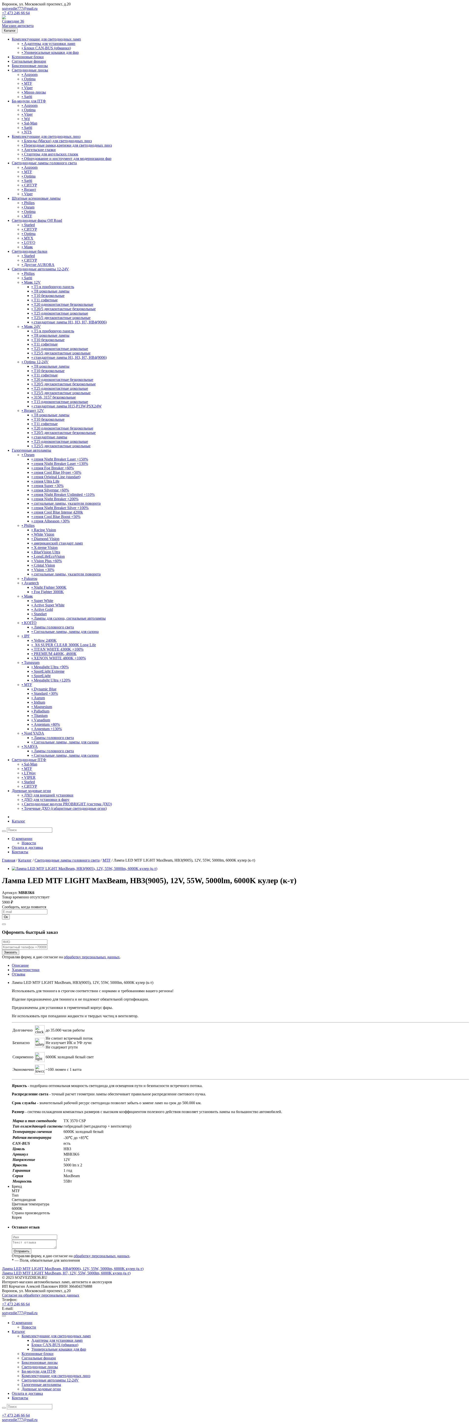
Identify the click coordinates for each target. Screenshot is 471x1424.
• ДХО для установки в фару (45, 799)
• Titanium (39, 715)
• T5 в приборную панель (52, 287)
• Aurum (38, 698)
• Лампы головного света (52, 627)
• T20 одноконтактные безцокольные (62, 304)
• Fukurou (29, 578)
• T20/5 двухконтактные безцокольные (63, 309)
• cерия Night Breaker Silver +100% (60, 508)
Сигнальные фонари (29, 61)
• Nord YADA (33, 733)
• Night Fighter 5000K (48, 587)
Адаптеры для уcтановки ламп (57, 1340)
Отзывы (18, 974)
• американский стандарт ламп (57, 543)
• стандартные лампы (49, 437)
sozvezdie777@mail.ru (20, 8)
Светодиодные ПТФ (29, 760)
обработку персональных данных (92, 957)
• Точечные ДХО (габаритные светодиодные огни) (64, 808)
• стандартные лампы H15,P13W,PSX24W (66, 406)
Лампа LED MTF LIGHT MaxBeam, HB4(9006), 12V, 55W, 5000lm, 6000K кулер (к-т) (73, 1269)
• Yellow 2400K (44, 640)
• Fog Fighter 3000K (47, 592)
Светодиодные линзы (30, 70)
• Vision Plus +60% (46, 561)
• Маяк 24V (31, 326)
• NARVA (30, 746)
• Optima (29, 79)
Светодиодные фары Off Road (37, 220)
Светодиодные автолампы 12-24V (40, 269)
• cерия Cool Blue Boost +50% (55, 517)
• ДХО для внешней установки (47, 795)
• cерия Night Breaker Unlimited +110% (63, 494)
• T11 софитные (44, 300)
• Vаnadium (40, 720)
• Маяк (27, 247)
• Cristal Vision (43, 565)
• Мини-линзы (34, 92)
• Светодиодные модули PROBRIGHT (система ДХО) (67, 804)
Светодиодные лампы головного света (44, 163)
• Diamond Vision (45, 539)
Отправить (21, 1251)
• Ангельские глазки (39, 150)
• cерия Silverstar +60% (50, 490)
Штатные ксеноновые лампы (36, 198)
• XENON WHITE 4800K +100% (58, 658)
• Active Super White (48, 605)
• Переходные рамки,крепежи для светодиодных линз (67, 145)
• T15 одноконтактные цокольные (59, 402)
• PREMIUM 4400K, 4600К (54, 654)
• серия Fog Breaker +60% (52, 468)
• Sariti (27, 97)
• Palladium (40, 711)
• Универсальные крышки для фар (50, 52)
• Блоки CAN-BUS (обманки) (46, 48)
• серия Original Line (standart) (55, 477)
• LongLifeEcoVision (48, 556)
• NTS (27, 132)
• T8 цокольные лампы (50, 291)
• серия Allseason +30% (50, 521)
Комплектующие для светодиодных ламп (46, 39)
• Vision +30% (42, 570)
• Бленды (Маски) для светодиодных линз (57, 141)
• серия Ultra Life (45, 481)
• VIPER (29, 777)
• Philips (28, 203)
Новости (29, 843)
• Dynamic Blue (43, 689)
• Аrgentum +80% (45, 724)
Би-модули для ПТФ (29, 101)
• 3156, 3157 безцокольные (53, 397)
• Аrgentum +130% (46, 729)
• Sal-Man (29, 123)
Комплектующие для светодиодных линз (46, 136)
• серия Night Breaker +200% (54, 499)
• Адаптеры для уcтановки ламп (48, 44)
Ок (6, 917)
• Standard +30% (44, 693)
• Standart (39, 614)
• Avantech (30, 583)
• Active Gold (42, 609)
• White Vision (42, 534)
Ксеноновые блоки (28, 57)
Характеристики (25, 970)
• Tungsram (30, 662)
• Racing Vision (43, 530)
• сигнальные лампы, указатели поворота (66, 503)
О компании (22, 839)
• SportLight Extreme (48, 671)
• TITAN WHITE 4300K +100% (57, 649)
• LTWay (29, 773)
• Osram (28, 207)
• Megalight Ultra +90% (50, 667)
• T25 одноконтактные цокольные (59, 313)
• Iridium (38, 702)
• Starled (28, 225)
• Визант (29, 189)
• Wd (26, 119)
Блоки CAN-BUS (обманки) (54, 1345)
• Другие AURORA (38, 265)
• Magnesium (41, 707)
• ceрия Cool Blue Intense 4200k (57, 512)
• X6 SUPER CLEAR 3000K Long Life (63, 645)
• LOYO (28, 242)
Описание (20, 965)
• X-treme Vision (44, 547)
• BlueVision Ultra (45, 552)
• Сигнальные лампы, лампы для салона (65, 631)
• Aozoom (30, 74)
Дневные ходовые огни (31, 791)
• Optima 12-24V (35, 362)
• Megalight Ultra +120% (51, 680)
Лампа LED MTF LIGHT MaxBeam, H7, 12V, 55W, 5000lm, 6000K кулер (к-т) (66, 1273)
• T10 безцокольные (48, 295)
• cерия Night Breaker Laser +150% (59, 459)
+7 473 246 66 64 (16, 13)
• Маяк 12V (31, 282)
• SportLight (41, 676)
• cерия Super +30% (47, 486)
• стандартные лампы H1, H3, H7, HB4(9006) (69, 322)
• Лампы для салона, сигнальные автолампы (68, 618)
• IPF (26, 636)
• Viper (27, 88)
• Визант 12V (33, 410)
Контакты (20, 852)
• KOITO (29, 623)
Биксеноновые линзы (30, 66)
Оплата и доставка (27, 847)
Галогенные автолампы (31, 450)
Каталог (10, 30)
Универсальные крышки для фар (58, 1349)
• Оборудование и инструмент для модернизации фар (66, 158)
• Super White (42, 601)
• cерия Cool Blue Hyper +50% (56, 472)
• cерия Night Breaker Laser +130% (59, 463)
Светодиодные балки (29, 251)
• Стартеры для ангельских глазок (50, 154)
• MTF (27, 83)
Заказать (10, 952)
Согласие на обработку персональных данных (40, 1295)
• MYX (27, 238)
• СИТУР (29, 185)
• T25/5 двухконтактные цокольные (61, 318)
